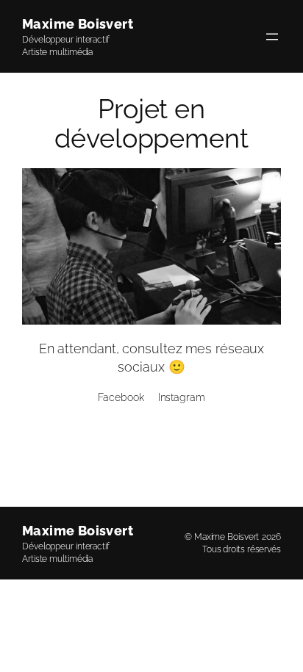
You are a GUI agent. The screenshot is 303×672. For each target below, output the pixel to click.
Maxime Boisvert (77, 24)
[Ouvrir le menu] (272, 37)
